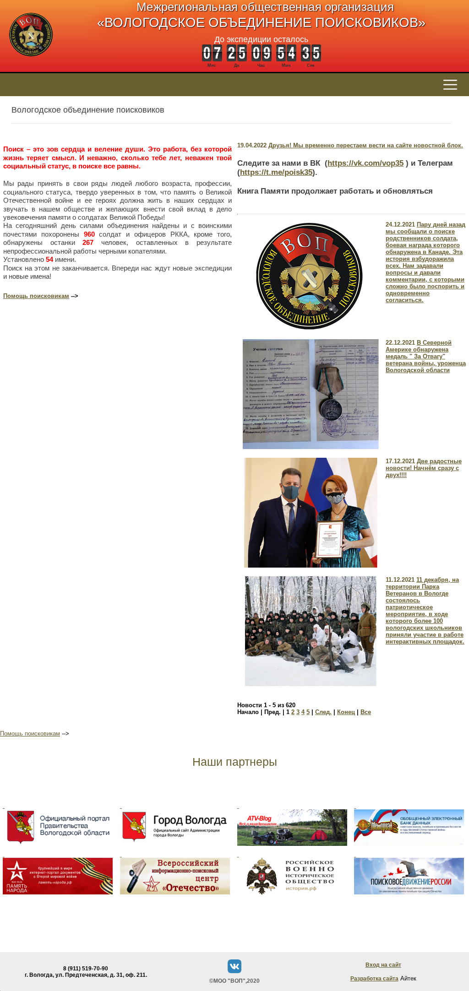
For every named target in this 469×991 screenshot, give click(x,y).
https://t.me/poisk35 (276, 172)
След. (323, 712)
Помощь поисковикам (36, 295)
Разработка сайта (374, 978)
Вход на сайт (383, 965)
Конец (346, 712)
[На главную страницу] (31, 61)
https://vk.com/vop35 (365, 163)
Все (365, 712)
